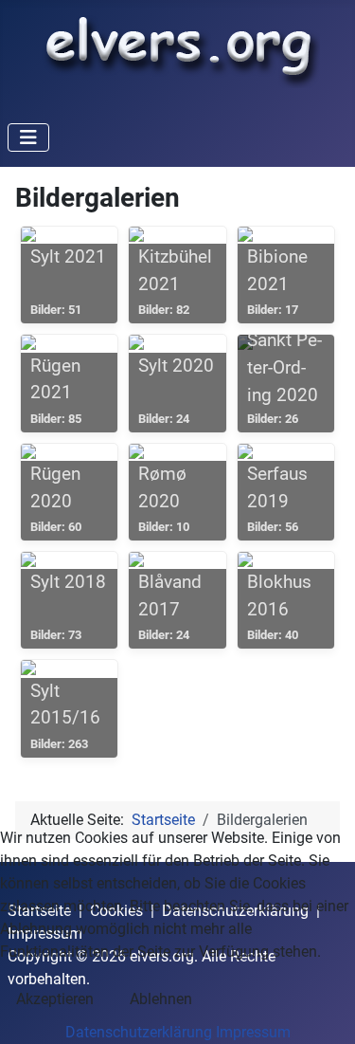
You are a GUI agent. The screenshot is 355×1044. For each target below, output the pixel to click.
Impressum (253, 1032)
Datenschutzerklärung (138, 1032)
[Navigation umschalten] (28, 137)
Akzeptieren (55, 999)
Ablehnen (161, 999)
